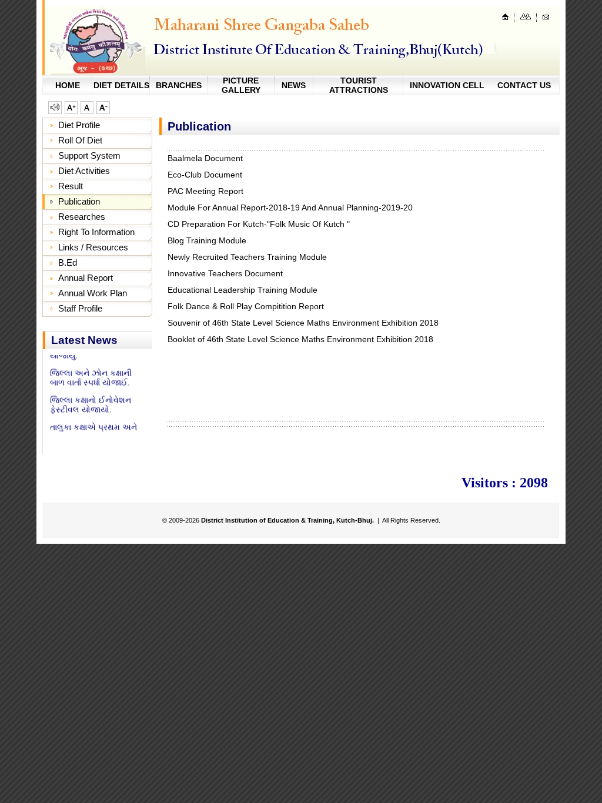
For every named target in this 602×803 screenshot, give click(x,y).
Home (67, 85)
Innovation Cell (447, 85)
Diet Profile (79, 125)
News (294, 85)
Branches (179, 85)
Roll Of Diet (80, 140)
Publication (79, 201)
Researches (81, 217)
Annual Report (85, 278)
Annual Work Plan (92, 293)
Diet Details (121, 85)
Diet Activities (84, 171)
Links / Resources (93, 247)
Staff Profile (80, 308)
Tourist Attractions (358, 85)
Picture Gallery (241, 85)
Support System (89, 155)
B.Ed (67, 262)
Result (70, 186)
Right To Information (96, 232)
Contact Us (524, 85)
